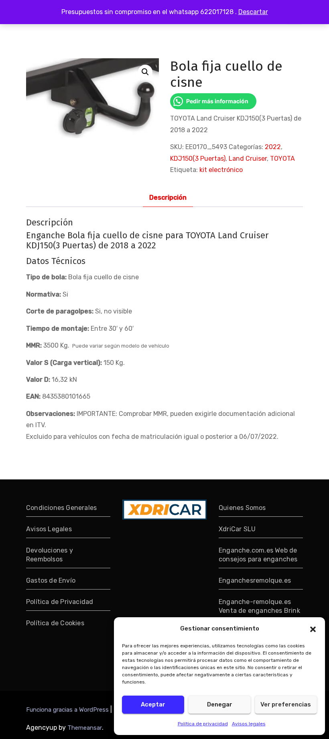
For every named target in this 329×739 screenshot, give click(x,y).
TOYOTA (282, 158)
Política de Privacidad (59, 602)
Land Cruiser (248, 158)
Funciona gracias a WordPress (68, 709)
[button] (313, 628)
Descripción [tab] (168, 197)
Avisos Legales (49, 529)
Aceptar (153, 704)
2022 (273, 147)
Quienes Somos (242, 508)
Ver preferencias (285, 704)
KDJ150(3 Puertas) (197, 158)
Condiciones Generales (61, 508)
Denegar (219, 704)
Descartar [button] (253, 12)
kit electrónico (221, 170)
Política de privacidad (203, 724)
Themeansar (84, 727)
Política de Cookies (55, 623)
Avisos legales (249, 724)
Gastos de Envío (50, 580)
